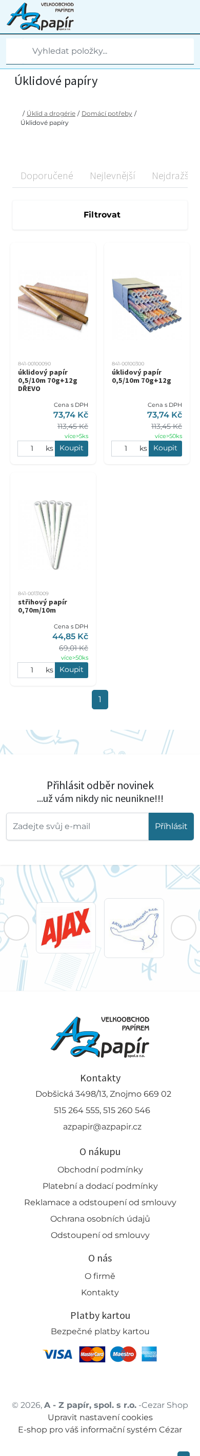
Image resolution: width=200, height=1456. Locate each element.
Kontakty (100, 1292)
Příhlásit (171, 826)
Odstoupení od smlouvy (100, 1235)
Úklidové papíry (45, 122)
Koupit (71, 447)
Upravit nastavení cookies (100, 1417)
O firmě (100, 1276)
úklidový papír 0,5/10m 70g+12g (141, 376)
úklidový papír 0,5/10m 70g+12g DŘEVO (47, 380)
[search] (14, 51)
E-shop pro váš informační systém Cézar (100, 1430)
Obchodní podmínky (100, 1170)
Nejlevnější (112, 175)
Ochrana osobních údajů (100, 1219)
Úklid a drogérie (51, 113)
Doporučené (47, 175)
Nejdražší (171, 175)
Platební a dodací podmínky (100, 1186)
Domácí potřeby (107, 113)
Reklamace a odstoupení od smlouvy (100, 1202)
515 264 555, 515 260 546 (102, 1110)
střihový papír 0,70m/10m (42, 606)
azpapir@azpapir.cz (102, 1127)
